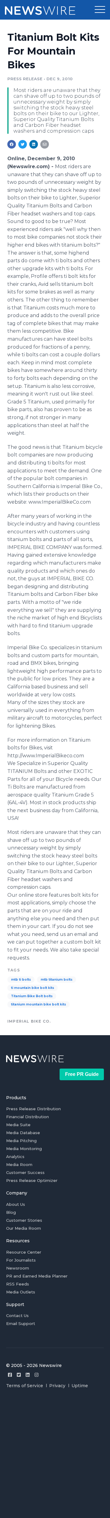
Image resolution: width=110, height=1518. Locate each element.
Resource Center (23, 1252)
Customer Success (25, 1172)
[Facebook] (10, 1374)
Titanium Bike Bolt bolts (32, 996)
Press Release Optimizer (31, 1180)
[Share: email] (44, 144)
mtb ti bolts (21, 980)
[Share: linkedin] (33, 144)
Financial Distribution (27, 1116)
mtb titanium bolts (56, 980)
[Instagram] (36, 1374)
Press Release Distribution (33, 1108)
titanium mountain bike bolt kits (38, 1004)
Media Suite (18, 1124)
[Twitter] (19, 1374)
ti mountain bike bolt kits (32, 988)
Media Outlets (20, 1291)
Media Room (19, 1164)
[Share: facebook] (11, 144)
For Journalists (21, 1260)
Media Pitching (21, 1140)
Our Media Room (23, 1228)
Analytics (15, 1156)
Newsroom (17, 1268)
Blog (11, 1212)
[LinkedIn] (28, 1374)
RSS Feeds (17, 1283)
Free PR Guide (82, 1074)
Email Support (20, 1323)
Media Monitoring (24, 1148)
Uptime (80, 1385)
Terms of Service (24, 1385)
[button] (100, 10)
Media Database (23, 1132)
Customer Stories (24, 1220)
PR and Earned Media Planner (37, 1276)
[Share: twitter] (22, 144)
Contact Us (17, 1315)
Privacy (57, 1385)
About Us (15, 1204)
